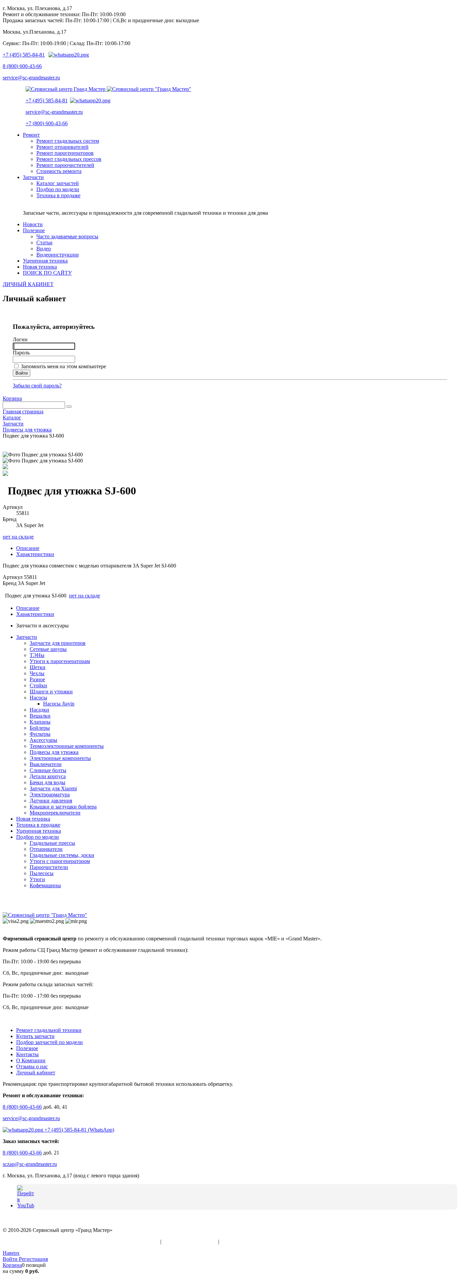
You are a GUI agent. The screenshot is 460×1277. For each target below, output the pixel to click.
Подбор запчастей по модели (49, 1042)
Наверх (11, 1253)
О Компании (30, 1060)
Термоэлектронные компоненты (67, 746)
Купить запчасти (35, 1036)
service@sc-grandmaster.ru (31, 77)
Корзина (12, 398)
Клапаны (40, 722)
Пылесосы (42, 873)
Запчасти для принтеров (58, 643)
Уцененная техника (38, 831)
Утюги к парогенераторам (60, 661)
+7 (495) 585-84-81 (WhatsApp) (78, 1130)
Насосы (38, 697)
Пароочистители (49, 867)
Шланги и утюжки (51, 691)
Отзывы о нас (32, 1066)
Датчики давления (51, 800)
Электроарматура (50, 794)
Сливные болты (48, 770)
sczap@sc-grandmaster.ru (30, 1164)
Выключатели (46, 764)
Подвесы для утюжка (54, 752)
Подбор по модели (37, 837)
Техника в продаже (38, 825)
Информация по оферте (190, 1241)
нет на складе (18, 537)
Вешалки (40, 716)
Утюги (37, 879)
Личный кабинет (35, 1072)
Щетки (37, 667)
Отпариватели (46, 849)
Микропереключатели (55, 813)
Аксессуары (43, 740)
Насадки (39, 710)
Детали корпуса (48, 776)
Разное (37, 679)
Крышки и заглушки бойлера (63, 806)
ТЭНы (37, 655)
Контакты (27, 1054)
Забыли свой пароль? (37, 385)
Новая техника (33, 819)
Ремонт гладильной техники (48, 1030)
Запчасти (26, 637)
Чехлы (37, 673)
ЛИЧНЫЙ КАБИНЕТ (28, 284)
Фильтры (40, 734)
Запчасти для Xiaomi (53, 788)
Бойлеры (40, 728)
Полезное (27, 1048)
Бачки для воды (47, 782)
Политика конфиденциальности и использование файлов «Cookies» (81, 1241)
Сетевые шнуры (48, 649)
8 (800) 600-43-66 (22, 66)
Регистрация (33, 1259)
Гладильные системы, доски (62, 855)
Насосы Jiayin (58, 703)
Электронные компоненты (60, 758)
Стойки (38, 685)
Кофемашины (45, 885)
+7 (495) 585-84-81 (24, 55)
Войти (11, 1259)
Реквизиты (233, 1241)
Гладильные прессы (52, 843)
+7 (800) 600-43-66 (47, 123)
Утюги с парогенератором (60, 861)
